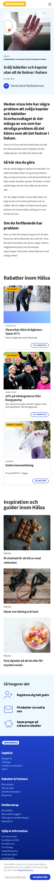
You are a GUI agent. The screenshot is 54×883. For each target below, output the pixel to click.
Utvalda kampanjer (11, 791)
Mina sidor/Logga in (11, 814)
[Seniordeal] (14, 4)
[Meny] (50, 4)
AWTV (4, 769)
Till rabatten (39, 345)
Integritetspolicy (10, 851)
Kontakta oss (8, 843)
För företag (7, 847)
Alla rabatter (8, 784)
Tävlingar (6, 762)
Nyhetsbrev (7, 821)
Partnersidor (8, 788)
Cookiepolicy (8, 858)
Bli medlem (7, 810)
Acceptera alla (40, 877)
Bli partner (7, 795)
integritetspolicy (25, 870)
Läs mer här (40, 481)
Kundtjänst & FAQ (10, 840)
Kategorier (7, 758)
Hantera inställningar (15, 877)
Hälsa (6, 56)
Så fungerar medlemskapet (15, 817)
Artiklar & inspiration (12, 765)
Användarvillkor (10, 854)
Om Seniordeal (9, 836)
